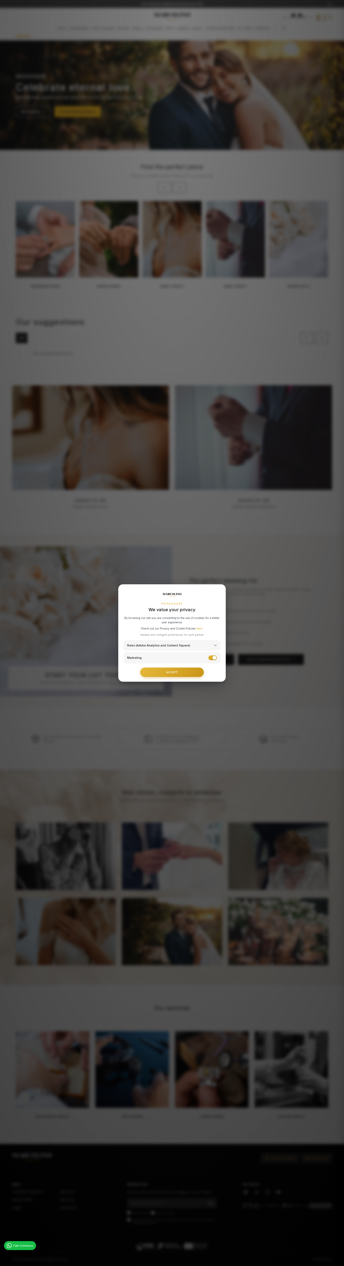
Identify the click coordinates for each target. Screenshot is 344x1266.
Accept (172, 672)
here (199, 628)
